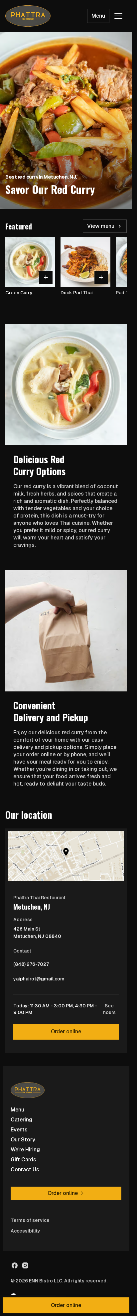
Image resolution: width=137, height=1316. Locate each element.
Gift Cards (23, 1159)
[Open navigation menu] (118, 16)
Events (19, 1129)
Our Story (23, 1139)
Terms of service (30, 1220)
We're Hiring (25, 1149)
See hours (109, 1009)
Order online (66, 1031)
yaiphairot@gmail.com (39, 980)
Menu (98, 15)
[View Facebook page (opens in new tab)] (15, 1265)
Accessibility (25, 1231)
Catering (21, 1119)
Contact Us (25, 1169)
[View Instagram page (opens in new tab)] (25, 1265)
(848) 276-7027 (31, 965)
